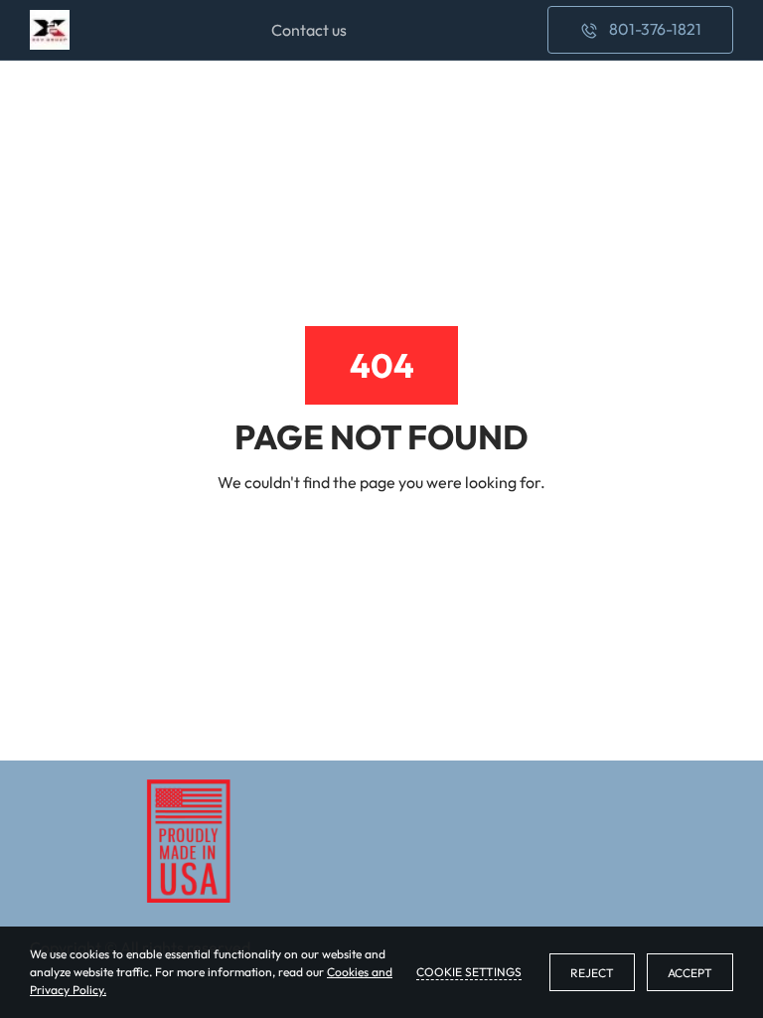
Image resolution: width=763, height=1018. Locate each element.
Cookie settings (469, 971)
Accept (690, 972)
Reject (592, 972)
